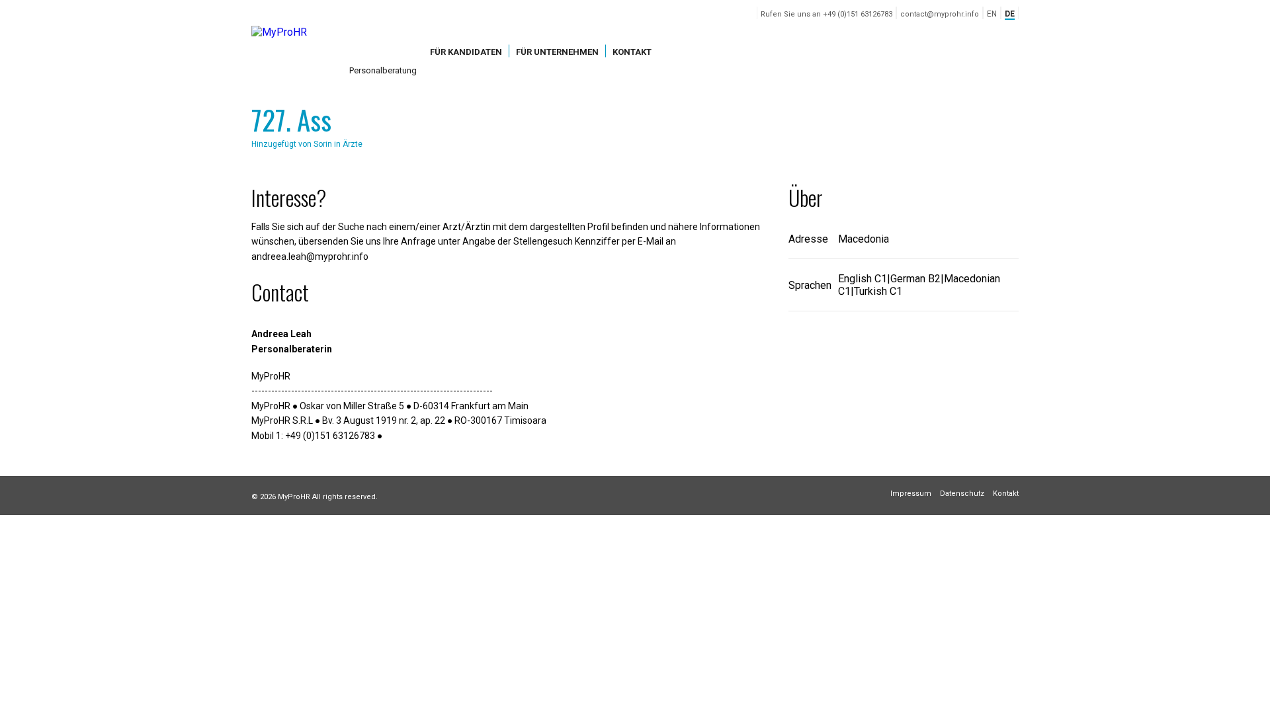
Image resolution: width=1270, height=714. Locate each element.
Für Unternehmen (557, 51)
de (1010, 14)
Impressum (910, 493)
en (992, 14)
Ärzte (352, 144)
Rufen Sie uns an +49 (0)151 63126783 (826, 14)
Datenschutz (962, 493)
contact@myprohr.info (939, 14)
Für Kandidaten (466, 51)
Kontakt (632, 51)
